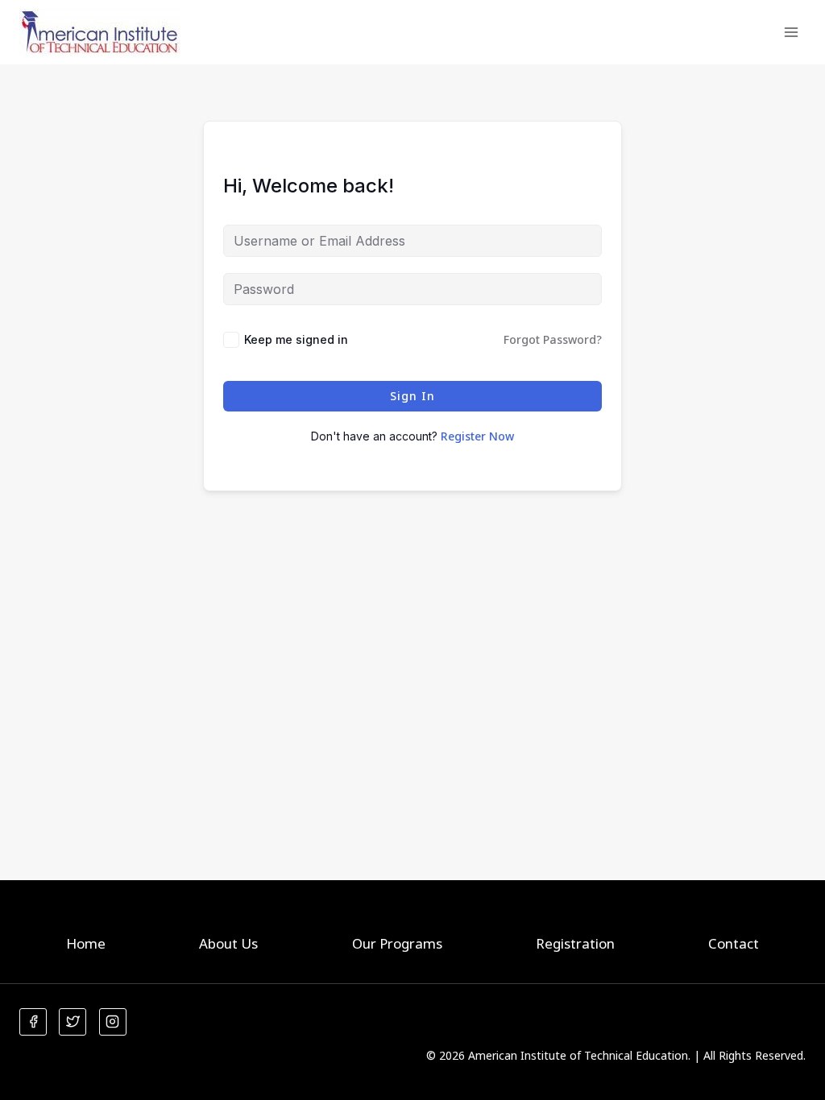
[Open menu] (791, 31)
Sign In (412, 395)
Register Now (477, 436)
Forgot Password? (553, 339)
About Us (228, 943)
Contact (733, 943)
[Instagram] (112, 1022)
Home (86, 943)
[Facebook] (33, 1022)
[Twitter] (72, 1022)
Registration (575, 943)
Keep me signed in (296, 339)
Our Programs (397, 943)
